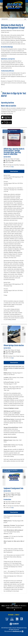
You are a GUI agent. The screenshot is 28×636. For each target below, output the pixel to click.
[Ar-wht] (6, 618)
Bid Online (10, 615)
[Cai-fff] (12, 618)
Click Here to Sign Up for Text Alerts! (13, 94)
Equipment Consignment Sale (13, 488)
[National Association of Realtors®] (22, 618)
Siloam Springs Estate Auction (14, 345)
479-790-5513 (22, 605)
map (12, 166)
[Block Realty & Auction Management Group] (14, 5)
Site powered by (8, 631)
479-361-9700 (9, 605)
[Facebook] (14, 609)
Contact (17, 615)
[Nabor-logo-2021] (14, 623)
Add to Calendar (9, 162)
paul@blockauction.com (16, 607)
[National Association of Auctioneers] (17, 618)
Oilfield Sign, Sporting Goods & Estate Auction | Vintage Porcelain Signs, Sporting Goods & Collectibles (14, 151)
